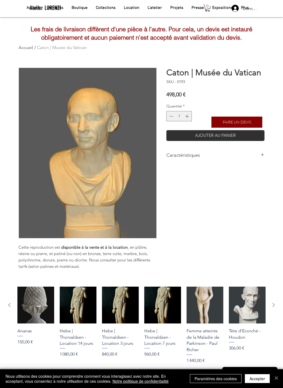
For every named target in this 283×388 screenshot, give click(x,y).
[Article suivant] (273, 305)
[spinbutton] (179, 116)
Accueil (26, 47)
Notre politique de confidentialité (140, 381)
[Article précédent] (9, 305)
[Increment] (187, 116)
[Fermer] (276, 379)
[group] (141, 325)
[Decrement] (170, 116)
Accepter (257, 378)
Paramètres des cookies (216, 378)
